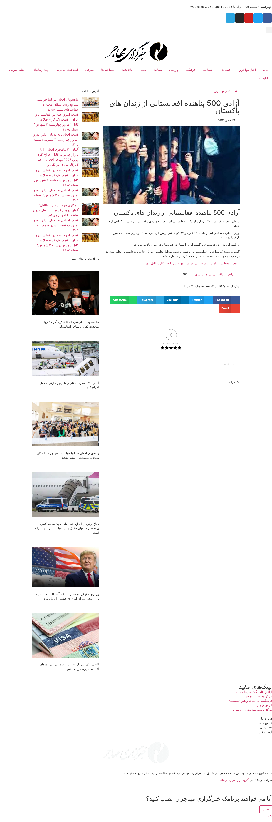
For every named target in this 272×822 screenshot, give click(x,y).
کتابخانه (263, 78)
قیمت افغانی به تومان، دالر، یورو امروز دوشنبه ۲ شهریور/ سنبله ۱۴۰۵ (56, 225)
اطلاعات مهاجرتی (67, 70)
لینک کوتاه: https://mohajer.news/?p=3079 (211, 286)
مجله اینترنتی (17, 70)
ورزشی (174, 70)
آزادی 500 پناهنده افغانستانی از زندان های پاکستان (174, 107)
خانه (265, 70)
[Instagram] (239, 18)
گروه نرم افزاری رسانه (234, 780)
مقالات (157, 70)
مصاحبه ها (107, 70)
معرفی (89, 70)
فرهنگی (191, 70)
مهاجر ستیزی (203, 274)
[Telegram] (230, 18)
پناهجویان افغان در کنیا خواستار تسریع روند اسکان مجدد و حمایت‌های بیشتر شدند (57, 104)
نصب (266, 809)
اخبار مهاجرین (247, 70)
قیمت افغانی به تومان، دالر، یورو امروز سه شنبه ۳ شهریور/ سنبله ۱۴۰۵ (56, 195)
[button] (269, 30)
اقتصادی (226, 70)
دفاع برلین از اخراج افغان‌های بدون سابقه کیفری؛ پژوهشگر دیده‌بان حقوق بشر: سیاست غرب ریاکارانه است (67, 528)
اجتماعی (208, 70)
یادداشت (127, 70)
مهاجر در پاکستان (224, 274)
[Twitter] (258, 18)
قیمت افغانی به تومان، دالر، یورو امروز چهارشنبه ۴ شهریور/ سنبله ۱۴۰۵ (56, 139)
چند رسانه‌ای (40, 70)
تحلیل (142, 70)
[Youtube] (248, 18)
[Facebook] (267, 18)
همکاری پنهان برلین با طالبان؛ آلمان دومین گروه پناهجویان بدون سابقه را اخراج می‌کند (56, 210)
